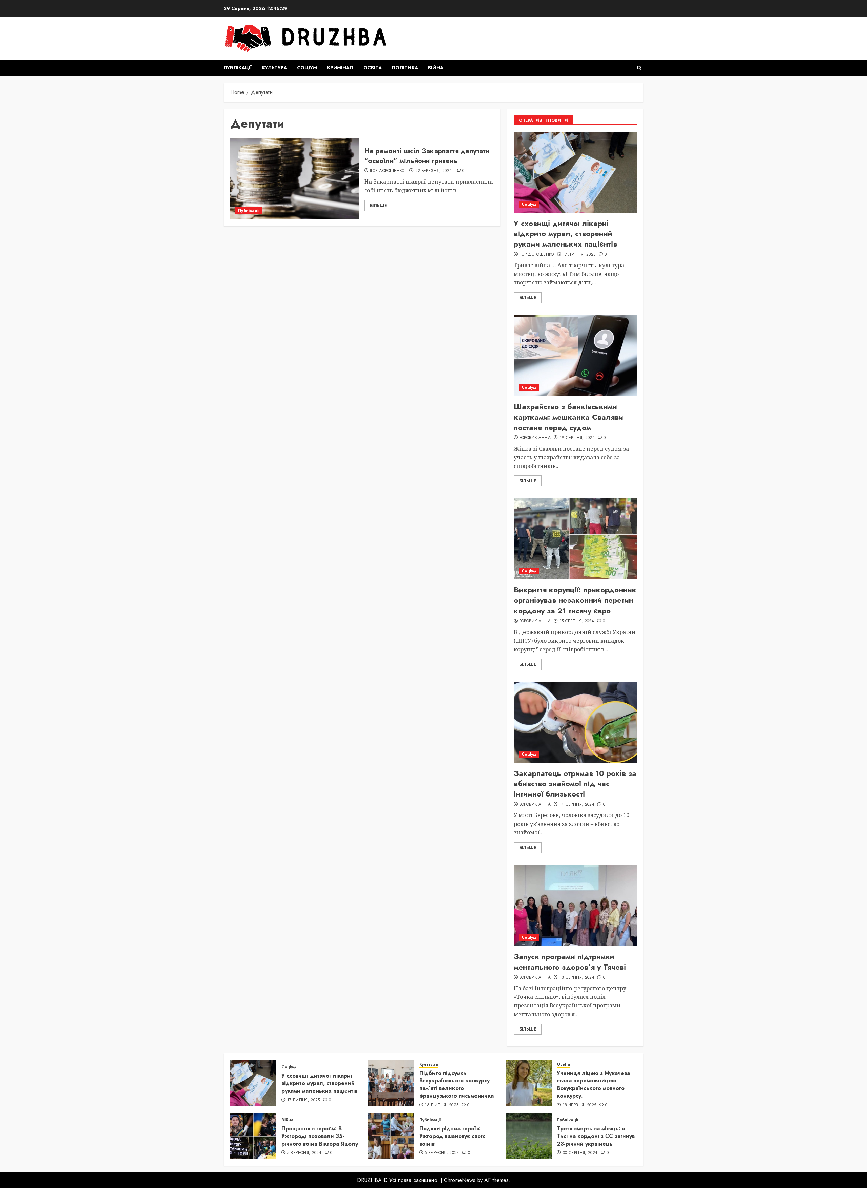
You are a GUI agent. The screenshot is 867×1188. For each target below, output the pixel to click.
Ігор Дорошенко (387, 171)
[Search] (639, 68)
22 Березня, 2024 (433, 171)
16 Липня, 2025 (441, 1105)
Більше (378, 206)
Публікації (238, 67)
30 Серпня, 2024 (580, 1153)
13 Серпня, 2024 (576, 977)
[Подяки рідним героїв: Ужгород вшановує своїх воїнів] (391, 1136)
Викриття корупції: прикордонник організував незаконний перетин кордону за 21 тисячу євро (575, 600)
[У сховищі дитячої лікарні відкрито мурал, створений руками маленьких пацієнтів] (575, 172)
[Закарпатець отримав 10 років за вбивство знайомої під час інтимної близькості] (575, 722)
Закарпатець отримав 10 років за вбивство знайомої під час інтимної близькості (575, 784)
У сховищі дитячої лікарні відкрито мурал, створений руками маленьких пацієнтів (565, 234)
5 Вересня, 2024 (304, 1153)
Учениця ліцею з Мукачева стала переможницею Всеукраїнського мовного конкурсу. (593, 1084)
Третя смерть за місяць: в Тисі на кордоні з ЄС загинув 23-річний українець (596, 1136)
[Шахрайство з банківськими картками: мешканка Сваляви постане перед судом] (575, 355)
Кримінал (340, 67)
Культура (274, 67)
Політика (405, 67)
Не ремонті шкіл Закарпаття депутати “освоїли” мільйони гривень (426, 156)
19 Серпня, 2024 (577, 438)
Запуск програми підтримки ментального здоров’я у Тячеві (570, 961)
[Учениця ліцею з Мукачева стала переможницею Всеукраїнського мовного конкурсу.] (529, 1083)
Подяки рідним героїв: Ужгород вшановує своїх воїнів (452, 1136)
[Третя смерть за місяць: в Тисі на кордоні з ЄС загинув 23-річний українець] (529, 1136)
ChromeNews (459, 1180)
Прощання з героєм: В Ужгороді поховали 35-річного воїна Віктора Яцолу (319, 1136)
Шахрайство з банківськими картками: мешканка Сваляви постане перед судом (568, 417)
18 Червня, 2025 (579, 1105)
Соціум (307, 67)
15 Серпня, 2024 (576, 621)
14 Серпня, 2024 (576, 804)
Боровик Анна (535, 438)
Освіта (372, 67)
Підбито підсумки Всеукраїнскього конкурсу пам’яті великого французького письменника (456, 1084)
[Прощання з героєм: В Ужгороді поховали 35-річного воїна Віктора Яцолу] (253, 1136)
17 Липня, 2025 (579, 254)
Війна (435, 67)
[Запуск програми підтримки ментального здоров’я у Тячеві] (575, 905)
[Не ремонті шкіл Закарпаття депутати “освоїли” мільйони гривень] (294, 178)
